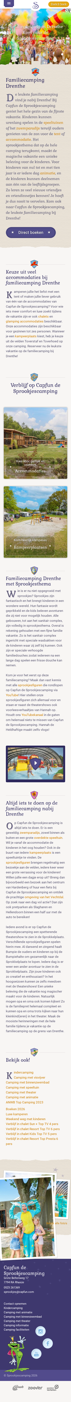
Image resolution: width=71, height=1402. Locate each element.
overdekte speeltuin (48, 838)
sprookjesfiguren (30, 685)
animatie (47, 173)
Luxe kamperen (17, 1114)
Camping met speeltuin (22, 1087)
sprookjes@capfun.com (19, 1292)
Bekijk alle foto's (56, 1223)
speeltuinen (53, 122)
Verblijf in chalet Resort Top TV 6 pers (33, 1129)
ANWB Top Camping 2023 (24, 1102)
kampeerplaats (26, 336)
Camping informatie (16, 1325)
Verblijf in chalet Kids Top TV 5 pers (31, 1134)
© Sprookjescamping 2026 (20, 1375)
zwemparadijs (28, 128)
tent (57, 134)
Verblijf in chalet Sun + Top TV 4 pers (32, 1124)
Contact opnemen (15, 1303)
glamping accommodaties (25, 321)
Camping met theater (21, 1092)
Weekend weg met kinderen (25, 1119)
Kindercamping (24, 1072)
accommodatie (18, 139)
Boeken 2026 (15, 1109)
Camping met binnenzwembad (27, 1082)
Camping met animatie (22, 1097)
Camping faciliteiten (16, 1329)
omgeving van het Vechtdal (44, 897)
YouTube (12, 695)
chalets (43, 316)
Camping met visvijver (29, 1077)
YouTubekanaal (32, 715)
